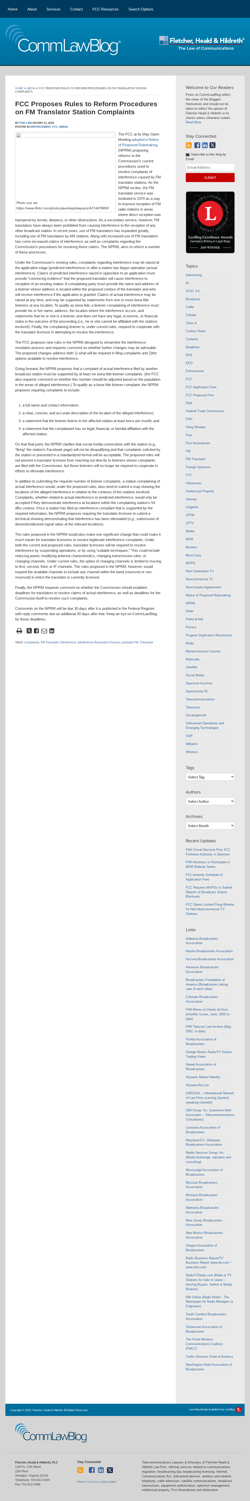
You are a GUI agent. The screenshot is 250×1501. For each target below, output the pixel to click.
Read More (193, 122)
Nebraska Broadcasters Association (202, 1210)
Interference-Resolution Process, (99, 642)
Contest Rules (196, 331)
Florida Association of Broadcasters (201, 1041)
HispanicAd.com (197, 1085)
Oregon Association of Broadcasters (201, 1248)
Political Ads (194, 619)
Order (190, 611)
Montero (191, 547)
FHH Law (26, 122)
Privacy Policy (87, 1482)
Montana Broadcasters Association (202, 1197)
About (32, 9)
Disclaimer (108, 1482)
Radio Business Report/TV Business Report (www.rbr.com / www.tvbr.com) (208, 1262)
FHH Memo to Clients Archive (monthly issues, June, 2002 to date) (207, 1014)
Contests (192, 339)
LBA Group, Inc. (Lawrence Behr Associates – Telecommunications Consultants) (210, 1114)
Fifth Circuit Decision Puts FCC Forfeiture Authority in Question (208, 852)
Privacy (191, 627)
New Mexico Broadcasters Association (204, 1235)
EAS (189, 355)
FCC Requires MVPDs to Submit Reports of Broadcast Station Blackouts (209, 892)
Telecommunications (200, 699)
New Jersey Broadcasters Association (204, 1223)
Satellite (191, 667)
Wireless (192, 752)
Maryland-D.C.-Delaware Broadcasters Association (204, 1142)
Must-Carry (193, 555)
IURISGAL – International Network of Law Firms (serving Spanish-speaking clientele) (210, 1097)
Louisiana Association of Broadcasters (203, 1130)
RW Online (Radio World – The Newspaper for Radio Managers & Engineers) (209, 1301)
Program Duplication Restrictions (209, 635)
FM (188, 451)
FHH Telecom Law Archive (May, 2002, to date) (209, 1029)
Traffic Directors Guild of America (209, 1356)
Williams (192, 744)
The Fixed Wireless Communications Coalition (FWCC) (204, 1343)
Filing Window (195, 427)
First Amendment (198, 443)
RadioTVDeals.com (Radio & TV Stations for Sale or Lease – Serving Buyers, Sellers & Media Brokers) (209, 1282)
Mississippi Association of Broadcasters (204, 1172)
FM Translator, (50, 642)
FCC (189, 379)
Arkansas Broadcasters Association (202, 969)
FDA (189, 403)
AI (187, 283)
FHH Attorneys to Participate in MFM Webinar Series (208, 864)
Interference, (68, 642)
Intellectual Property (200, 491)
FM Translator (196, 459)
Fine (189, 435)
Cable (190, 307)
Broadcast (193, 299)
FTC (189, 475)
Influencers (193, 483)
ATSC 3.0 (192, 291)
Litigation (192, 507)
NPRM (190, 603)
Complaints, (32, 642)
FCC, (55, 126)
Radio (190, 643)
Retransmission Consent (203, 651)
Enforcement (195, 371)
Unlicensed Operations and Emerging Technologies (205, 725)
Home (13, 9)
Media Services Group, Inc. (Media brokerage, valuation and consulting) (208, 1157)
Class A (191, 323)
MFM (189, 539)
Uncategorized (196, 715)
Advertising (194, 275)
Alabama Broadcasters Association (202, 941)
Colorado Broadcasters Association (202, 999)
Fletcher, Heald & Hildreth (202, 43)
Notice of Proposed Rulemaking (208, 595)
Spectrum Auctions (199, 683)
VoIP (189, 736)
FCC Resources (106, 9)
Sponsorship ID (197, 691)
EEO (189, 363)
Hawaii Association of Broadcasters (201, 1067)
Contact (76, 9)
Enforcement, (41, 126)
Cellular (191, 315)
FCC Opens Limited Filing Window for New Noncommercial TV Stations (210, 909)
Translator (146, 642)
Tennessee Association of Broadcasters (204, 1329)
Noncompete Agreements (203, 587)
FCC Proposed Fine (200, 395)
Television (193, 707)
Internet (191, 499)
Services (53, 9)
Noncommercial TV (199, 579)
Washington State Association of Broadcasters (209, 1367)
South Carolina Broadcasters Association (206, 1316)
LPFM (190, 515)
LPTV (190, 523)
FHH (189, 419)
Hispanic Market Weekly (203, 1077)
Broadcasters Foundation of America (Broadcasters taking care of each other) (207, 984)
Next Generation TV (200, 571)
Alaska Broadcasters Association (209, 951)
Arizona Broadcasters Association (210, 959)
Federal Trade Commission (205, 411)
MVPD (190, 563)
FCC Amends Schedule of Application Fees (204, 877)
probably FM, (130, 642)
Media (31, 88)
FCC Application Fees (201, 387)
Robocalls (193, 659)
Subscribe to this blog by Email (206, 157)
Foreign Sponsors (198, 467)
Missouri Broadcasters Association (202, 1185)
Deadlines (193, 347)
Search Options (140, 9)
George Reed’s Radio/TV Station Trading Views (209, 1054)
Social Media (195, 675)
